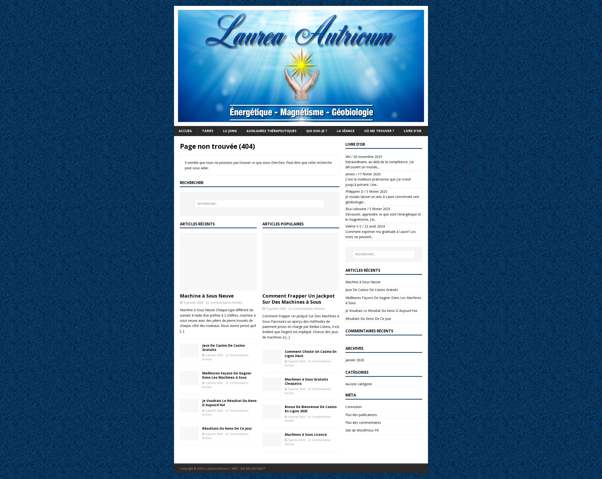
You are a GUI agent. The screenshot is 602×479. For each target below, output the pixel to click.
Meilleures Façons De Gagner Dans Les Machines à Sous (226, 375)
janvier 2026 (354, 360)
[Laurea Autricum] (301, 123)
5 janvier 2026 (193, 302)
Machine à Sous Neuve (207, 296)
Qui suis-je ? (316, 131)
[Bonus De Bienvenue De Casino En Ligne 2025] (271, 412)
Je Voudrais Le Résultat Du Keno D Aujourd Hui (229, 402)
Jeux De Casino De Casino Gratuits (223, 347)
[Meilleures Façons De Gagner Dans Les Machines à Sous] (189, 378)
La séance (346, 131)
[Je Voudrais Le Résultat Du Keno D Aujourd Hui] (189, 406)
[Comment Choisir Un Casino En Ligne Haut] (271, 356)
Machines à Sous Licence (306, 434)
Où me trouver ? (379, 131)
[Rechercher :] (259, 204)
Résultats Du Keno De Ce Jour (227, 428)
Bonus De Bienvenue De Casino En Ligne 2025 (311, 408)
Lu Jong (230, 131)
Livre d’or (412, 131)
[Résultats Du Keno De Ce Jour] (189, 433)
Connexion (353, 406)
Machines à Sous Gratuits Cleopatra (306, 381)
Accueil (185, 131)
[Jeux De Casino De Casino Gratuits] (189, 350)
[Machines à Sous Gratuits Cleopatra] (271, 384)
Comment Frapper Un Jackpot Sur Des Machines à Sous (298, 299)
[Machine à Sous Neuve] (218, 262)
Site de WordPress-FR (362, 430)
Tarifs (207, 131)
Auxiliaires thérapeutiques (271, 131)
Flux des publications (361, 414)
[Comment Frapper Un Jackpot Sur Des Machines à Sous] (300, 262)
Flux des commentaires (363, 422)
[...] (182, 331)
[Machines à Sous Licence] (271, 439)
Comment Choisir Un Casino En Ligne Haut (311, 353)
